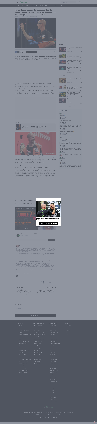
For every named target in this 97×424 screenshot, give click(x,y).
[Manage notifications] (95, 422)
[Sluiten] (59, 199)
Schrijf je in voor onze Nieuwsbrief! (48, 223)
